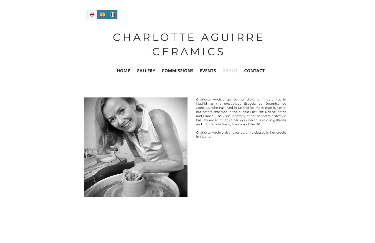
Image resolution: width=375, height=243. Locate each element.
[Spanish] (102, 14)
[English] (92, 14)
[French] (112, 14)
